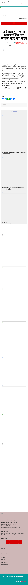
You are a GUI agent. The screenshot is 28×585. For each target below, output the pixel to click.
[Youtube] (16, 542)
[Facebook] (8, 542)
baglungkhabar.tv (22, 3)
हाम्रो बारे (2, 545)
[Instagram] (20, 542)
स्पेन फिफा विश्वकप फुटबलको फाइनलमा (10, 223)
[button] (14, 23)
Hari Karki (23, 581)
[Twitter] (12, 542)
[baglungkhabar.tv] (24, 1)
